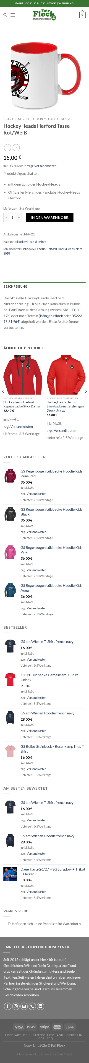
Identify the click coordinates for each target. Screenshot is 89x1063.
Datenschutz (43, 1035)
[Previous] (3, 400)
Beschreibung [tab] (15, 286)
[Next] (86, 400)
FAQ (50, 1038)
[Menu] (13, 14)
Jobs (40, 1038)
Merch (23, 119)
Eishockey (27, 249)
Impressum (74, 1035)
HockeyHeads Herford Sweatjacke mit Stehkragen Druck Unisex (65, 406)
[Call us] (32, 1006)
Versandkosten (45, 166)
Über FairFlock (17, 1035)
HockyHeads (66, 249)
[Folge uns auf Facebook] (7, 1006)
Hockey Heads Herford (52, 119)
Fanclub (40, 249)
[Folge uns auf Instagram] (16, 1006)
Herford (52, 249)
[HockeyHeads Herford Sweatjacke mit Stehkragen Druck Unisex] (66, 374)
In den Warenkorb (50, 217)
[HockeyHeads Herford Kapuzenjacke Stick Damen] (22, 374)
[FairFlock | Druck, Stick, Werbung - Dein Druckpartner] (44, 15)
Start (8, 119)
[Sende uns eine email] (24, 1006)
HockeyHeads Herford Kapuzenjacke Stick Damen (22, 404)
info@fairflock (51, 315)
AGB (60, 1035)
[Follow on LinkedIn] (40, 1006)
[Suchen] (5, 15)
